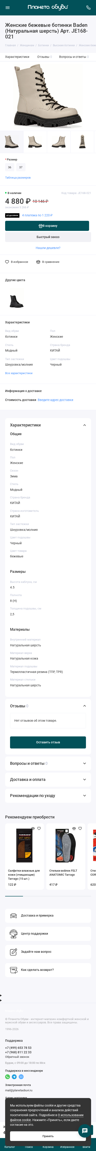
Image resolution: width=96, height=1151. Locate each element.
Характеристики (17, 57)
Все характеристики (19, 373)
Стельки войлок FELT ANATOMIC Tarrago (63, 872)
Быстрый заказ (48, 237)
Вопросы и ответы (74, 57)
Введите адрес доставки (55, 400)
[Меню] (7, 7)
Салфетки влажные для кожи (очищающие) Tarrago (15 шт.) (24, 874)
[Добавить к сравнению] (33, 828)
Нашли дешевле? (48, 248)
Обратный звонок (17, 1056)
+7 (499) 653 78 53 (18, 1048)
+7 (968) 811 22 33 (18, 1052)
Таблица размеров (18, 177)
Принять (48, 1136)
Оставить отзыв (48, 742)
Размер (12, 159)
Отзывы (44, 57)
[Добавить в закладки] (39, 828)
